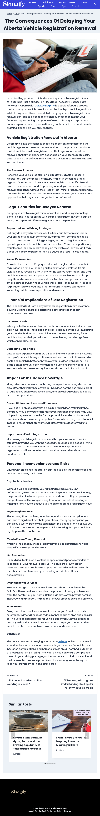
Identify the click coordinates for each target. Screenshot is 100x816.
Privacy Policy (56, 811)
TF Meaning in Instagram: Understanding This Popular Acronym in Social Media (77, 682)
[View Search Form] (95, 4)
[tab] (45, 763)
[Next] (87, 735)
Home (32, 2)
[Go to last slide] (13, 735)
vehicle (62, 641)
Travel (75, 6)
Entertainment (67, 2)
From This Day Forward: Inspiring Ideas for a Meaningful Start (71, 741)
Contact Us (44, 811)
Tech (53, 6)
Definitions (47, 2)
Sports (41, 6)
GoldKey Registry (45, 105)
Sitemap (67, 811)
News (84, 2)
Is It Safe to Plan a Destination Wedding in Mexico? (24, 680)
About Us (33, 811)
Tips (64, 6)
